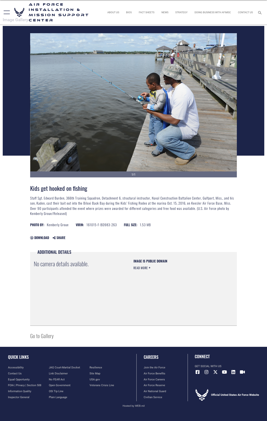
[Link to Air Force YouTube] (224, 372)
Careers (151, 357)
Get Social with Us (208, 366)
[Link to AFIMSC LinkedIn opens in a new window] (233, 372)
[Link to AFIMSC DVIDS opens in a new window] (242, 372)
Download (41, 237)
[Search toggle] (260, 12)
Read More (141, 268)
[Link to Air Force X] (215, 372)
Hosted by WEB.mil (134, 405)
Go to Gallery (42, 336)
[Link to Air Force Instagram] (206, 372)
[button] (6, 12)
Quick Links (18, 357)
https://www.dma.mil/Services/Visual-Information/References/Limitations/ (176, 296)
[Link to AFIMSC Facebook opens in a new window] (197, 372)
